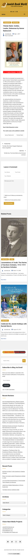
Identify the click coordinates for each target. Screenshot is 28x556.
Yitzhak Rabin (19, 135)
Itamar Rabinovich (9, 135)
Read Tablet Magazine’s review (10, 127)
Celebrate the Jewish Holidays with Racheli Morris (14, 325)
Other (12, 259)
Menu (3, 14)
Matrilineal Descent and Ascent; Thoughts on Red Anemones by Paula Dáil (13, 426)
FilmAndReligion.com (7, 530)
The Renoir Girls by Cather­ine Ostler (10, 489)
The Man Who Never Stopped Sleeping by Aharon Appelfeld (12, 146)
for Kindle (19, 72)
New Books (15, 22)
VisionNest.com (7, 532)
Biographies (7, 22)
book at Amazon (12, 72)
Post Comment (9, 203)
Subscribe (6, 385)
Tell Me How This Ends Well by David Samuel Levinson (15, 154)
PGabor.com (15, 532)
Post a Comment (9, 35)
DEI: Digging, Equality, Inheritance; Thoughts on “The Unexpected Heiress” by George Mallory (13, 438)
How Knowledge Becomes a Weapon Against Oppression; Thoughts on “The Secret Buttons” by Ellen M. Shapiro (13, 402)
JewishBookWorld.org (7, 528)
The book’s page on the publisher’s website (13, 130)
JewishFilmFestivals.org (8, 527)
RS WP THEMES (16, 553)
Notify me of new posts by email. (13, 200)
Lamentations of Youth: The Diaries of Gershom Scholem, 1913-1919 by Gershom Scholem (14, 265)
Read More (3, 279)
